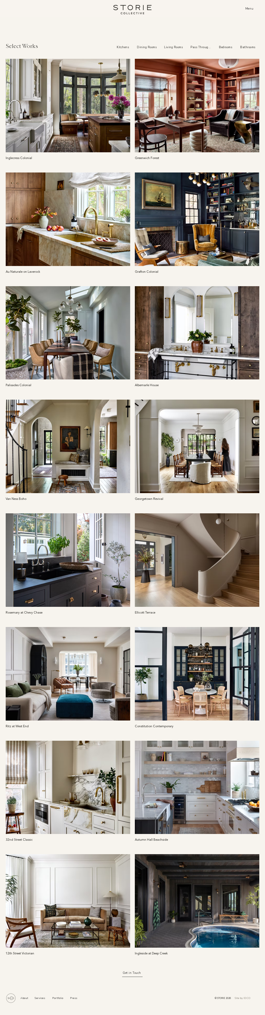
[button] (250, 8)
